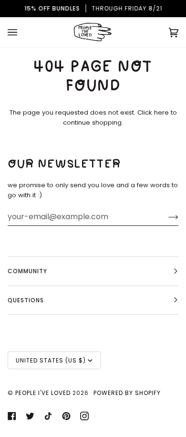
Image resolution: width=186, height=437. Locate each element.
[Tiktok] (48, 416)
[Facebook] (12, 416)
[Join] (165, 216)
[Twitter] (30, 416)
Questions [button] (26, 300)
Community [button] (27, 271)
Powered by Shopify (127, 393)
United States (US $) (51, 360)
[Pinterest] (66, 416)
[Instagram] (84, 416)
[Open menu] (22, 32)
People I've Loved (43, 393)
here (161, 112)
